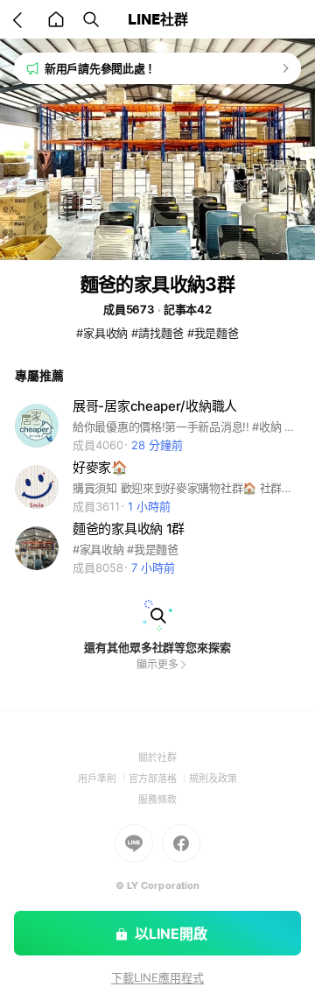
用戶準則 (103, 778)
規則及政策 (213, 778)
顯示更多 (157, 664)
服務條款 (157, 799)
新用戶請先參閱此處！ (100, 68)
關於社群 (157, 757)
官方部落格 (159, 778)
